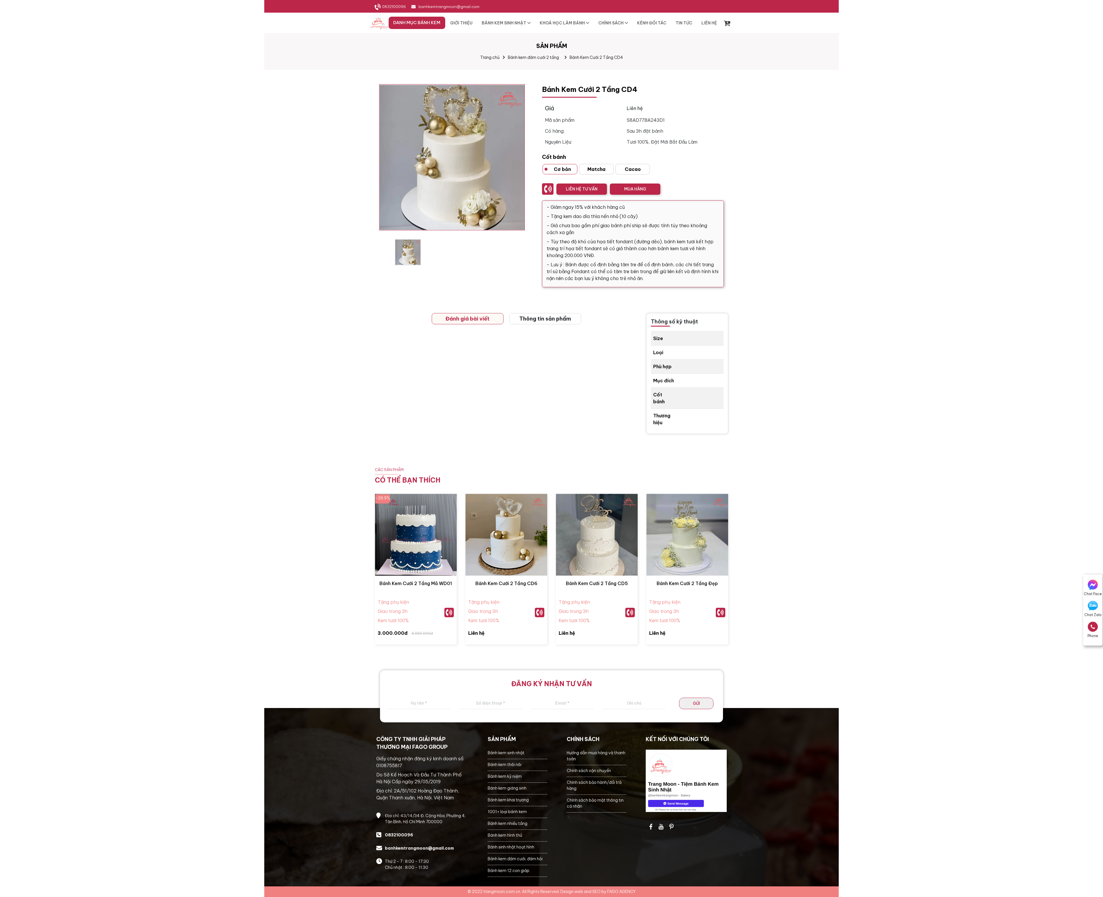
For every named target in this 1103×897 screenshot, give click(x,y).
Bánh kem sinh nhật (506, 752)
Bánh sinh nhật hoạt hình (511, 847)
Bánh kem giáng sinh (507, 788)
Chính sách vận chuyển (589, 770)
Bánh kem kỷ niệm (505, 776)
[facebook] (686, 781)
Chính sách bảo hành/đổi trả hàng (594, 785)
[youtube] (661, 826)
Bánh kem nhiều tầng (507, 823)
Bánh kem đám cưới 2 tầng (533, 57)
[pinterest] (671, 826)
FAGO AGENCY (621, 891)
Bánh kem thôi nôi (504, 764)
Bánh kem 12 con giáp (508, 870)
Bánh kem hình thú (505, 835)
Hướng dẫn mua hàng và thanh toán (596, 755)
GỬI (696, 703)
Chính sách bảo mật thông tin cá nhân (595, 803)
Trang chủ (490, 57)
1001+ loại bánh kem (507, 811)
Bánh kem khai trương (508, 800)
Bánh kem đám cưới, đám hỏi (515, 858)
